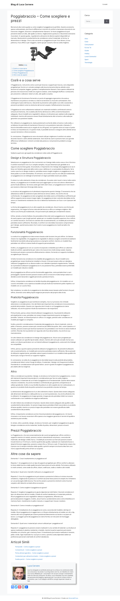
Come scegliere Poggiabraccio (23, 70)
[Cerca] (106, 21)
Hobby (87, 53)
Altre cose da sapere (19, 75)
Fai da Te (88, 47)
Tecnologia (88, 62)
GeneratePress (73, 598)
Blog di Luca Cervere (22, 4)
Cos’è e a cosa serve (19, 68)
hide (25, 65)
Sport (86, 59)
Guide (87, 50)
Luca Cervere (33, 566)
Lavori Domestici (90, 56)
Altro (86, 39)
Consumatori (89, 44)
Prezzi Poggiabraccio (20, 73)
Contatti (105, 4)
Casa (86, 41)
